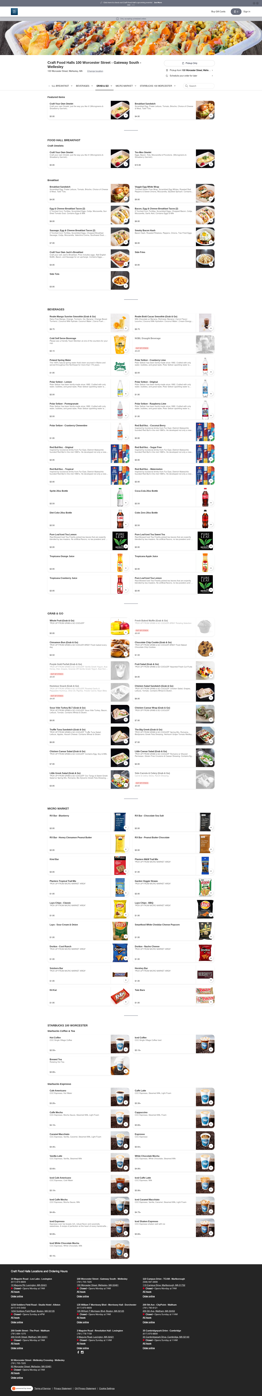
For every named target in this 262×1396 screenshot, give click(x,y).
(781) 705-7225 (84, 1281)
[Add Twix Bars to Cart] (211, 1002)
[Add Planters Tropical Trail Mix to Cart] (126, 893)
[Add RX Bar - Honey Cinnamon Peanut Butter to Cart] (126, 849)
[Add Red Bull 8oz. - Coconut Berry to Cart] (211, 437)
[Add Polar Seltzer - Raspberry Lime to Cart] (211, 415)
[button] (58, 86)
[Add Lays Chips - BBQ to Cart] (211, 915)
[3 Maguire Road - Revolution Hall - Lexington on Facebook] (78, 1353)
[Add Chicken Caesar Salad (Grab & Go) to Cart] (126, 763)
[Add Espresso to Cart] (211, 1146)
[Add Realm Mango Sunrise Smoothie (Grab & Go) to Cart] (126, 328)
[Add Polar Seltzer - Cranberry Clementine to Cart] (126, 437)
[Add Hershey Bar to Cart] (211, 980)
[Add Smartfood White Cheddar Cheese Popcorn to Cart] (211, 936)
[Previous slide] (254, 3)
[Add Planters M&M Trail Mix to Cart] (211, 871)
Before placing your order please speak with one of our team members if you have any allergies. (126, 2)
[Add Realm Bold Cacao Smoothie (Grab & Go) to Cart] (211, 328)
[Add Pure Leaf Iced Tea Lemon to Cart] (126, 546)
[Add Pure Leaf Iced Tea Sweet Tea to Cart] (211, 546)
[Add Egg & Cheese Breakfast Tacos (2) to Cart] (126, 220)
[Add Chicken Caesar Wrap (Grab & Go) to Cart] (211, 719)
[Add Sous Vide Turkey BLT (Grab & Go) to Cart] (126, 719)
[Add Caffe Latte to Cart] (211, 1102)
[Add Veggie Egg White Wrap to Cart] (211, 198)
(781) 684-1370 (18, 1333)
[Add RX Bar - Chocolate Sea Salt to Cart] (211, 827)
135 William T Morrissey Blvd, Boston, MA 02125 (100, 1311)
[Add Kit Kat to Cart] (126, 1002)
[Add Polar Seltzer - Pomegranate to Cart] (126, 415)
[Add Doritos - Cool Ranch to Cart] (126, 958)
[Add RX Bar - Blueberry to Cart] (126, 827)
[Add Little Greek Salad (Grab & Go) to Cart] (126, 785)
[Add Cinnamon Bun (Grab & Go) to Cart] (126, 654)
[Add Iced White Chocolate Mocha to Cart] (126, 1255)
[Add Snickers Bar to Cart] (126, 980)
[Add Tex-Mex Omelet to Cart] (211, 164)
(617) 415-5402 (18, 1307)
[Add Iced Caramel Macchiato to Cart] (211, 1211)
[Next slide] (257, 3)
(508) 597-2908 (150, 1281)
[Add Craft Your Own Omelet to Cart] (126, 115)
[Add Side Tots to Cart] (126, 286)
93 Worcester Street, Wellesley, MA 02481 (31, 1366)
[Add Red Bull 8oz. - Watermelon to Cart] (211, 481)
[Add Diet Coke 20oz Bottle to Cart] (126, 524)
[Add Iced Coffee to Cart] (211, 1049)
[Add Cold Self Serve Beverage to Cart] (126, 350)
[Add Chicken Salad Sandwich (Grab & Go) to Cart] (211, 698)
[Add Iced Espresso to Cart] (126, 1233)
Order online (17, 1296)
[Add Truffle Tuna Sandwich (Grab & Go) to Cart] (126, 741)
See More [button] (172, 2)
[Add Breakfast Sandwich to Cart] (211, 115)
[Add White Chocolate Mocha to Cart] (211, 1168)
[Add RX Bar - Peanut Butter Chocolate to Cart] (211, 849)
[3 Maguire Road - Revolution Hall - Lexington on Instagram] (82, 1353)
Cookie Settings (107, 1388)
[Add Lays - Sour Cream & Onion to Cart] (126, 936)
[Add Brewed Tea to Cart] (126, 1071)
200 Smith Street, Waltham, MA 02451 (29, 1337)
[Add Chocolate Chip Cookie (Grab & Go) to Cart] (211, 654)
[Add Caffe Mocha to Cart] (126, 1124)
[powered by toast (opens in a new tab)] (22, 1388)
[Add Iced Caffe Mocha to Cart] (126, 1211)
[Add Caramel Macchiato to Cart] (126, 1146)
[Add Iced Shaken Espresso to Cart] (211, 1233)
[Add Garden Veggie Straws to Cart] (211, 893)
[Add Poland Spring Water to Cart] (126, 372)
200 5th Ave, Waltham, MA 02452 (159, 1311)
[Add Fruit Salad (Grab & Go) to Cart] (211, 676)
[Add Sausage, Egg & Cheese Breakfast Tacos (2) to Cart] (126, 242)
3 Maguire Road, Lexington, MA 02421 (95, 1337)
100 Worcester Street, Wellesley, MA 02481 (98, 1285)
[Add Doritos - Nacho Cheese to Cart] (211, 958)
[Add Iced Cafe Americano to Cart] (126, 1189)
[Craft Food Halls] (14, 11)
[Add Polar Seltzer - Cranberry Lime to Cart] (211, 372)
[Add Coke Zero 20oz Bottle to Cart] (211, 524)
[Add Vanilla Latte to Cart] (126, 1168)
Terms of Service (42, 1388)
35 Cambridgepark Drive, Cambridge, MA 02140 (166, 1337)
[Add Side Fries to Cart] (211, 264)
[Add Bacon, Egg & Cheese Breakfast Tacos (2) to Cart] (211, 220)
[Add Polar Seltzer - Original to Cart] (211, 394)
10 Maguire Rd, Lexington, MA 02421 (29, 1285)
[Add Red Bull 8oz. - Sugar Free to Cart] (211, 459)
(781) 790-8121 (150, 1307)
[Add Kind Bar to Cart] (126, 871)
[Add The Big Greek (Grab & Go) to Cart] (211, 741)
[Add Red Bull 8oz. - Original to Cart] (126, 459)
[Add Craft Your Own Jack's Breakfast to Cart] (126, 264)
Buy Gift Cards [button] (218, 11)
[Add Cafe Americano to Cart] (126, 1102)
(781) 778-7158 (84, 1333)
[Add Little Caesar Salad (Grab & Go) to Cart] (211, 763)
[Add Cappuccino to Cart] (211, 1124)
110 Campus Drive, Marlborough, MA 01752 (164, 1285)
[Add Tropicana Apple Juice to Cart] (211, 568)
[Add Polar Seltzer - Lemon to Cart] (126, 394)
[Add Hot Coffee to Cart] (126, 1049)
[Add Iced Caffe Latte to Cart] (211, 1189)
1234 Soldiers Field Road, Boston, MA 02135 (33, 1311)
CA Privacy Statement (85, 1388)
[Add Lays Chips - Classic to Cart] (126, 915)
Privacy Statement (63, 1388)
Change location (95, 71)
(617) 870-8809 (18, 1281)
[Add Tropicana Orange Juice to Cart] (126, 568)
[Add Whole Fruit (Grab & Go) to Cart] (126, 632)
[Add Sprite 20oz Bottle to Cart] (126, 503)
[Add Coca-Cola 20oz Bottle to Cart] (211, 503)
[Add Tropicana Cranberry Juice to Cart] (126, 590)
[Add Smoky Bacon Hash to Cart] (211, 242)
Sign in (246, 11)
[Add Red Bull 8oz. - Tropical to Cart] (126, 481)
